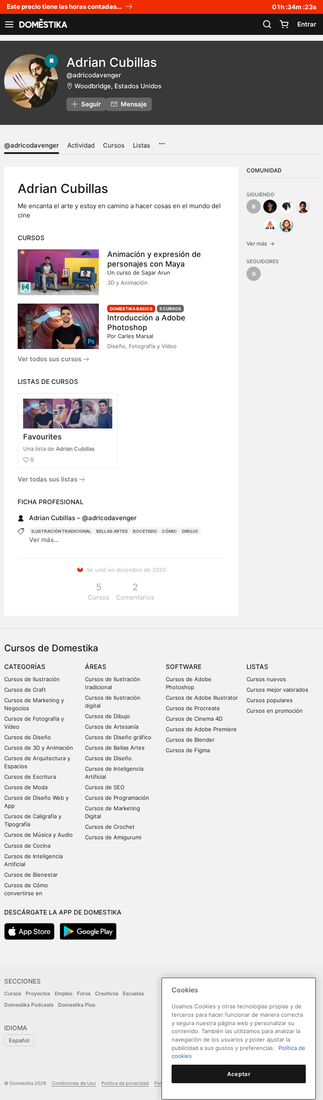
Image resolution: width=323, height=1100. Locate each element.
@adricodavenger (31, 145)
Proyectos (38, 993)
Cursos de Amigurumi (113, 837)
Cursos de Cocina (27, 845)
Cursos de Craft (25, 689)
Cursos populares (269, 700)
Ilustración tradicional (61, 531)
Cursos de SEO (104, 787)
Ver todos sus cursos (50, 359)
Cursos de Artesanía (111, 726)
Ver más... (44, 540)
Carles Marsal (135, 336)
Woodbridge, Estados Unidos (118, 86)
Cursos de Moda (26, 787)
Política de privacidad (125, 1083)
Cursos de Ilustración (32, 679)
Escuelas (133, 993)
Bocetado (145, 531)
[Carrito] (284, 24)
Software (183, 667)
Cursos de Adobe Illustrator (202, 697)
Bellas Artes (112, 531)
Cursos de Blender (190, 739)
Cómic (169, 531)
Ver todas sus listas (48, 479)
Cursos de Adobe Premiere (201, 729)
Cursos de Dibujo (107, 716)
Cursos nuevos (266, 679)
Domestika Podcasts (28, 1005)
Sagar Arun (155, 272)
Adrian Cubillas (75, 448)
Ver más (260, 243)
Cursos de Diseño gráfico (118, 737)
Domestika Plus (76, 1005)
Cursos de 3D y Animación (38, 747)
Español (19, 1040)
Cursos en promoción (274, 710)
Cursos (113, 145)
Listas (141, 145)
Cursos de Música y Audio (38, 834)
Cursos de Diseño (27, 737)
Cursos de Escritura (30, 776)
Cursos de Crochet (110, 826)
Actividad (81, 145)
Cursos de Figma (188, 750)
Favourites (42, 436)
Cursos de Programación (117, 797)
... (162, 140)
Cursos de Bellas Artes (115, 747)
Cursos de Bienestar (31, 874)
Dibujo (190, 531)
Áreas (95, 667)
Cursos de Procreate (193, 708)
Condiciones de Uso (74, 1083)
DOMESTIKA (42, 24)
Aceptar (239, 1074)
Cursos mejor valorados (277, 689)
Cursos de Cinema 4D (194, 718)
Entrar (306, 24)
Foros (83, 993)
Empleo (63, 993)
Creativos (106, 993)
